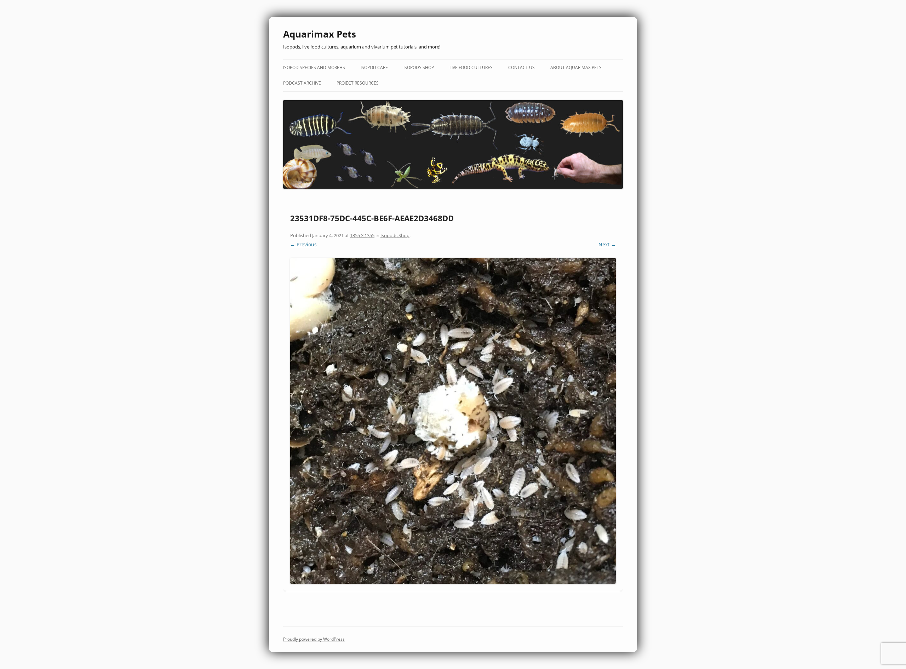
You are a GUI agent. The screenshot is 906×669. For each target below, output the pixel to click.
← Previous (303, 244)
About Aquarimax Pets (576, 67)
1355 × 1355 (362, 235)
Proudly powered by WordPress (314, 639)
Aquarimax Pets (319, 34)
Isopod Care (374, 67)
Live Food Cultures (471, 67)
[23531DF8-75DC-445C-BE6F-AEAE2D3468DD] (453, 421)
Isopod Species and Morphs (314, 67)
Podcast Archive (302, 83)
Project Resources (358, 83)
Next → (607, 244)
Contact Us (521, 67)
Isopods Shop (418, 67)
